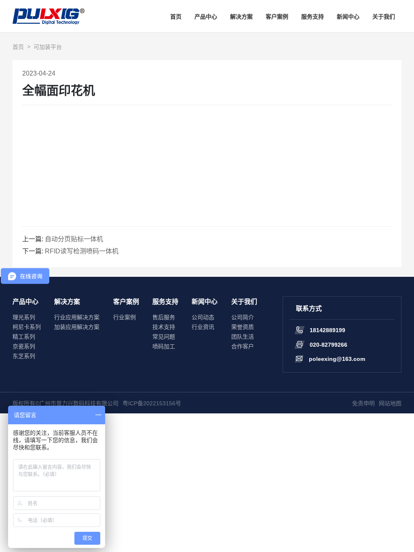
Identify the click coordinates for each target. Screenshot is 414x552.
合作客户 (242, 346)
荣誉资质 (242, 327)
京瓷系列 (24, 346)
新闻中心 (348, 16)
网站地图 (390, 403)
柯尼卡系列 (27, 327)
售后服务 (163, 317)
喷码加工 (163, 346)
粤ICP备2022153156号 (152, 403)
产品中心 (205, 16)
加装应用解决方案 (76, 327)
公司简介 (242, 317)
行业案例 (124, 317)
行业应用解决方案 (76, 317)
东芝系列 (24, 356)
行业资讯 (203, 327)
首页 (176, 16)
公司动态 (203, 317)
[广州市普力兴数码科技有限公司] (48, 16)
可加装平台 (48, 47)
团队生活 (242, 336)
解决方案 (241, 16)
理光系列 (24, 317)
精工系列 (24, 336)
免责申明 (363, 403)
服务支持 (312, 16)
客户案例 (277, 16)
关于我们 (383, 16)
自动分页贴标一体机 (74, 239)
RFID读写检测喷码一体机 (81, 251)
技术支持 (163, 327)
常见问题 (163, 336)
